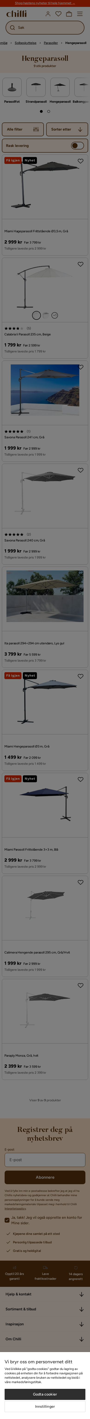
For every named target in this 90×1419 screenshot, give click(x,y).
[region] (45, 1385)
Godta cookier (45, 1394)
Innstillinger (45, 1406)
